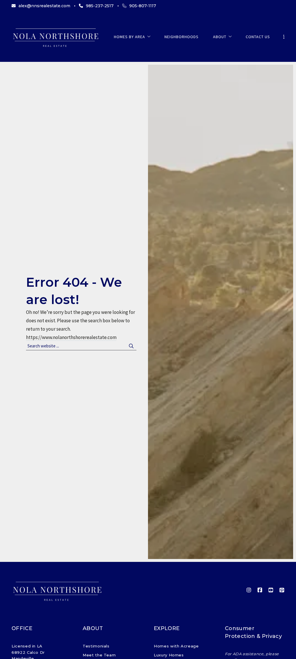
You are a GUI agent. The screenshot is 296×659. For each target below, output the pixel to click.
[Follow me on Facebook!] (259, 590)
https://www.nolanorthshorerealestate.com (71, 337)
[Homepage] (55, 36)
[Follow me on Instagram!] (248, 590)
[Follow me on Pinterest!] (281, 590)
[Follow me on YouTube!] (270, 590)
